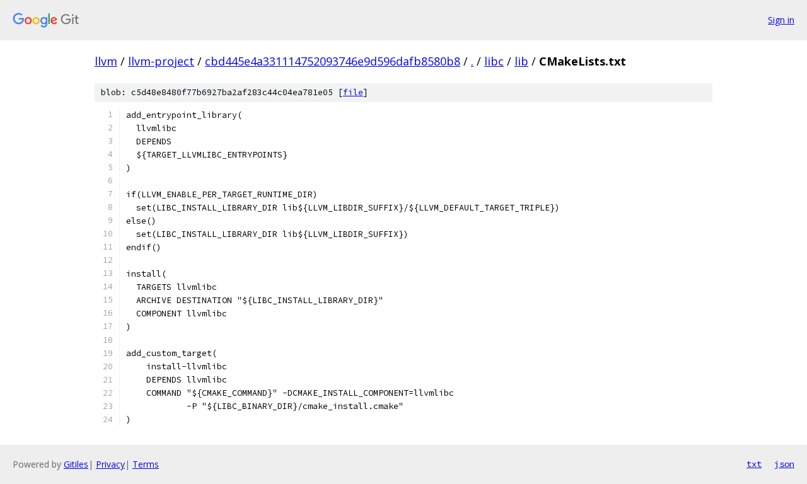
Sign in (781, 20)
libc (494, 61)
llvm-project (161, 61)
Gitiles (76, 464)
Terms (145, 464)
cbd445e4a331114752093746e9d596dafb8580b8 (332, 61)
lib (521, 61)
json (784, 464)
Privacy (110, 464)
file (353, 92)
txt (754, 464)
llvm (106, 61)
